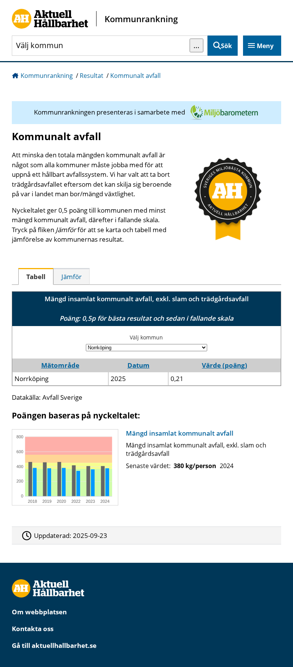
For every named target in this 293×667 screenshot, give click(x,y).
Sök (226, 46)
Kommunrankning (47, 75)
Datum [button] (138, 365)
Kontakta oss (32, 628)
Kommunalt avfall (135, 75)
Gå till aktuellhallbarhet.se (54, 645)
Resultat (91, 75)
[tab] (35, 276)
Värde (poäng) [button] (224, 365)
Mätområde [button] (60, 365)
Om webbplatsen (39, 611)
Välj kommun (146, 337)
